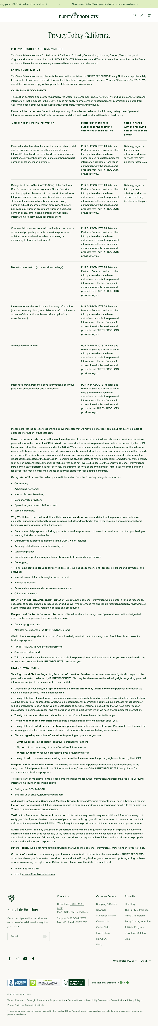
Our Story (130, 903)
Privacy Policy (133, 1000)
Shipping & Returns (106, 903)
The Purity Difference (137, 909)
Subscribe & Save (106, 915)
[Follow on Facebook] (9, 959)
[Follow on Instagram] (17, 959)
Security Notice (75, 1000)
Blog (127, 938)
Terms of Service (15, 1000)
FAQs (99, 944)
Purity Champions (135, 915)
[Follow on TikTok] (33, 959)
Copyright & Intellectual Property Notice (46, 1000)
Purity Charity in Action (138, 921)
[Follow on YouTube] (25, 959)
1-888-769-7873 (76, 918)
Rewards (101, 909)
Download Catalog (135, 932)
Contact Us (102, 921)
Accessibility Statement (97, 1000)
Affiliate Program (134, 927)
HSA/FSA (101, 938)
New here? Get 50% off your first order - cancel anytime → (99, 4)
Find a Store (103, 932)
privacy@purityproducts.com (47, 794)
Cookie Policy (117, 1000)
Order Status (103, 927)
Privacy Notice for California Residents (25, 1005)
